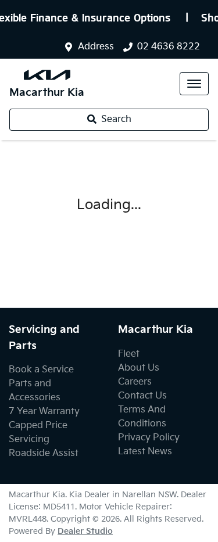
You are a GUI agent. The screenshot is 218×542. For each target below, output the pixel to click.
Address (96, 46)
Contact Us (142, 395)
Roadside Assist (43, 453)
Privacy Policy (149, 437)
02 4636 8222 (168, 46)
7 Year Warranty (44, 411)
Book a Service (41, 369)
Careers (135, 381)
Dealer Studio (85, 531)
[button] (194, 83)
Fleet (129, 354)
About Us (138, 368)
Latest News (145, 451)
